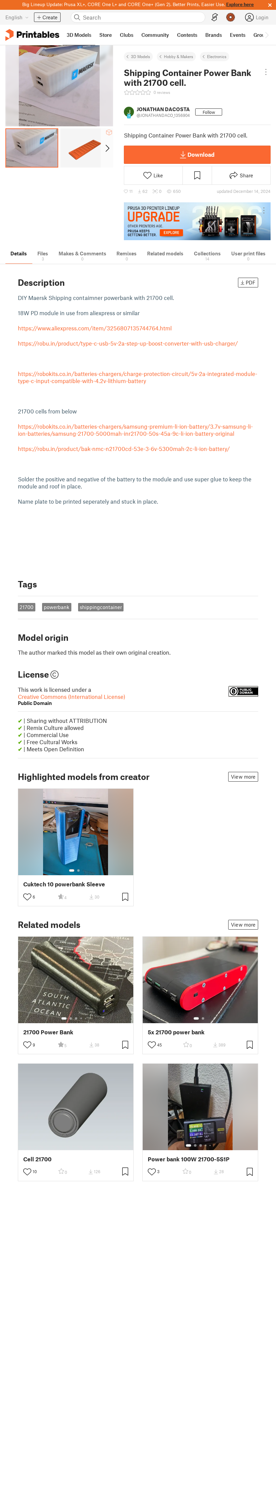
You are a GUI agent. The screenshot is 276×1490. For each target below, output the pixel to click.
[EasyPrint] (215, 17)
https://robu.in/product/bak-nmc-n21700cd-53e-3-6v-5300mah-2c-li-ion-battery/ (124, 448)
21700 (26, 607)
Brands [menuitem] (213, 35)
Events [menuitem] (237, 35)
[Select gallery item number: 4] (81, 1018)
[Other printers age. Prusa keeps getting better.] (197, 221)
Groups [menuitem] (261, 35)
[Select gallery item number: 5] (86, 1018)
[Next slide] (107, 148)
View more (243, 777)
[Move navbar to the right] (266, 35)
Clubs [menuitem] (126, 35)
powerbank (56, 607)
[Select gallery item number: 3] (76, 1018)
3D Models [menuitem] (79, 35)
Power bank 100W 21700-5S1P (189, 1159)
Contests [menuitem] (187, 35)
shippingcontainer (101, 607)
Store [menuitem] (105, 35)
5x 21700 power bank (176, 1032)
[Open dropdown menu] (266, 72)
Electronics (217, 56)
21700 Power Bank (48, 1032)
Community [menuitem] (155, 35)
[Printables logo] (32, 35)
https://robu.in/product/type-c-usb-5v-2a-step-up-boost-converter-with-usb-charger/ (128, 343)
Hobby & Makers (178, 56)
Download (200, 154)
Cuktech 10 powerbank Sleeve (64, 884)
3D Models (140, 56)
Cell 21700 (37, 1159)
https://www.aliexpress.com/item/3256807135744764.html (95, 328)
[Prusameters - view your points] (230, 17)
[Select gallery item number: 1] (71, 870)
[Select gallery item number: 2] (78, 870)
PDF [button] (250, 282)
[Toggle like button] (27, 897)
